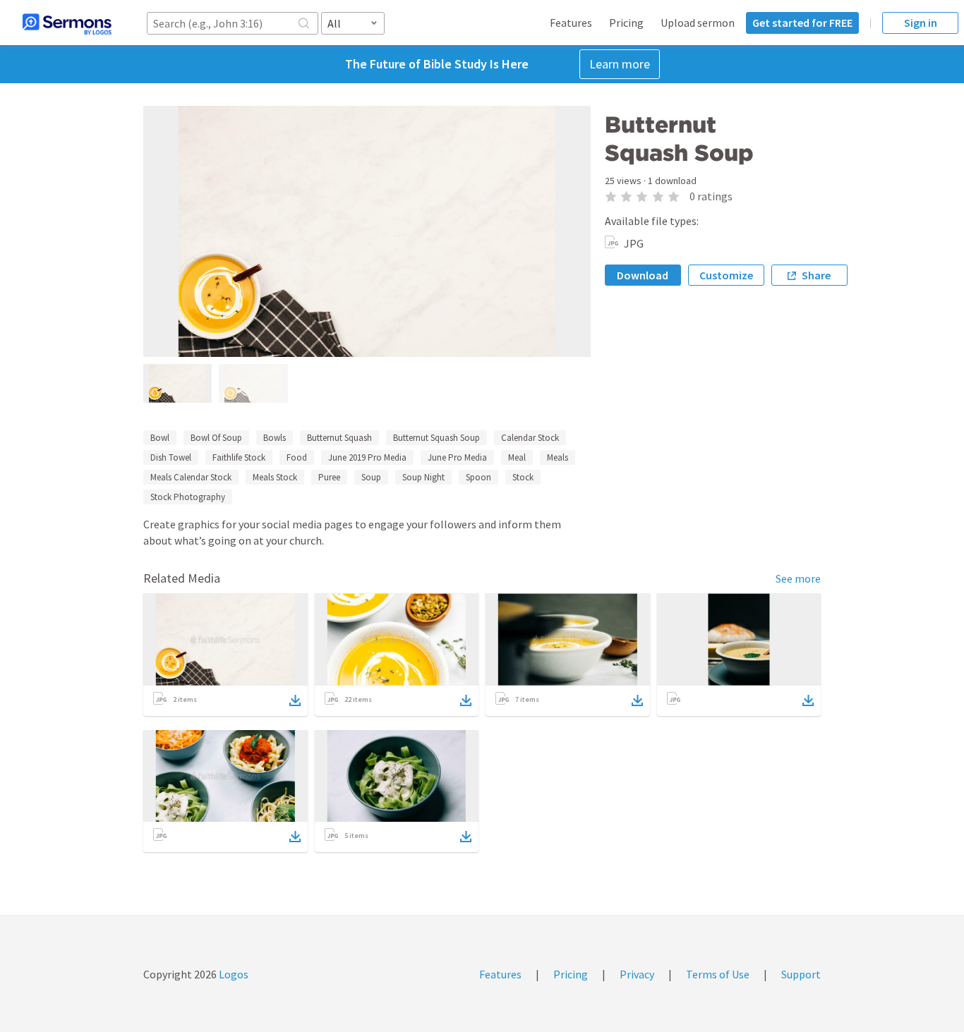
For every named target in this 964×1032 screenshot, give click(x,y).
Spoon (478, 477)
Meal (517, 457)
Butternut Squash (339, 438)
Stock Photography (187, 497)
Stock (523, 477)
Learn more (619, 64)
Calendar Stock (530, 438)
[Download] (295, 700)
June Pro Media (457, 457)
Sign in (920, 23)
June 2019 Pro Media (367, 457)
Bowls (274, 438)
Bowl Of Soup (216, 438)
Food (297, 457)
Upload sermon (698, 23)
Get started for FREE (802, 23)
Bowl (159, 438)
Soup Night (423, 477)
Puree (329, 477)
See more (798, 578)
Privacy (637, 974)
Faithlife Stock (238, 457)
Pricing (626, 23)
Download (642, 275)
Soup (371, 477)
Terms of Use (717, 974)
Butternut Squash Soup (436, 438)
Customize (726, 275)
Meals (557, 457)
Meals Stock (275, 477)
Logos (232, 974)
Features (571, 23)
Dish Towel (170, 457)
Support (801, 974)
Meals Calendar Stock (190, 477)
